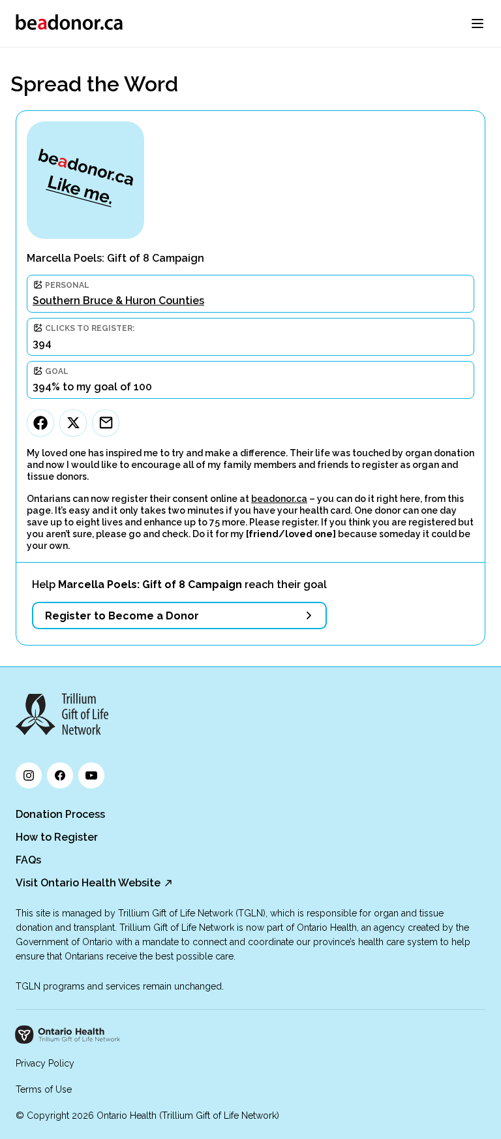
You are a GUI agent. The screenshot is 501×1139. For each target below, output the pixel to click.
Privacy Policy (45, 1063)
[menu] (477, 23)
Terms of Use (44, 1089)
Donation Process (60, 814)
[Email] (105, 423)
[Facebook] (40, 423)
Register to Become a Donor (122, 616)
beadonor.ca (279, 498)
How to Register (57, 837)
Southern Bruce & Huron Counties (118, 300)
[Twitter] (73, 423)
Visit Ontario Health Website (88, 883)
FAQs (28, 860)
